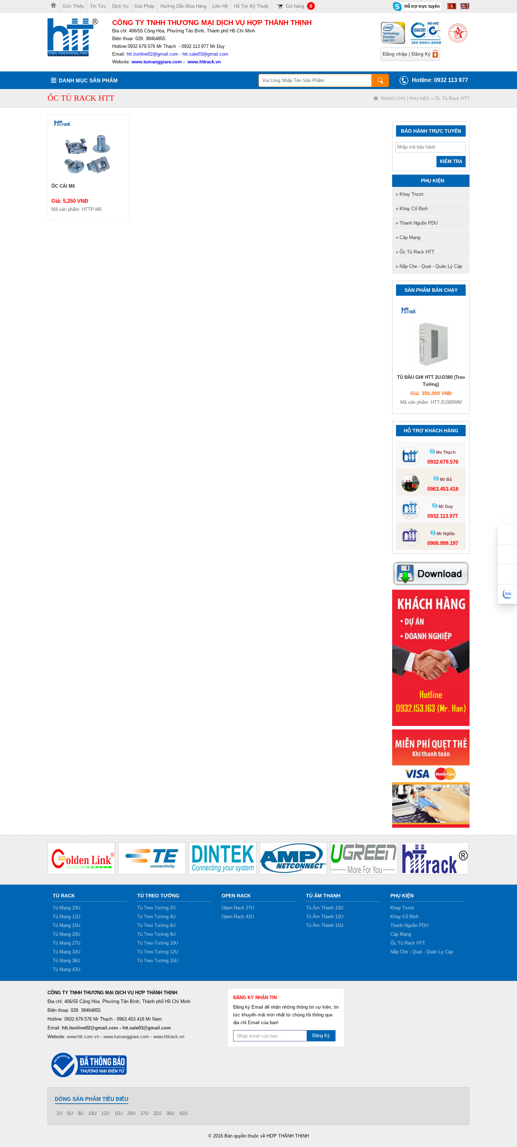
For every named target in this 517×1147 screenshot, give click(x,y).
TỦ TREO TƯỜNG (158, 895)
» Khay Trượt (409, 194)
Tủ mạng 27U (66, 943)
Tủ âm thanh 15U (324, 925)
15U (118, 1113)
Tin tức (98, 6)
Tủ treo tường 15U (157, 960)
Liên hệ (220, 6)
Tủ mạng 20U (66, 934)
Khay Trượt (402, 907)
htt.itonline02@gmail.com (152, 54)
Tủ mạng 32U (66, 951)
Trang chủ (393, 98)
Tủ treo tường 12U (157, 951)
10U (92, 1113)
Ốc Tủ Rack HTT (407, 943)
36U (170, 1113)
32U (157, 1113)
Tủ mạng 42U (66, 969)
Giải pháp (144, 6)
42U (183, 1113)
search (380, 80)
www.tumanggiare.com (156, 61)
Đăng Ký (420, 54)
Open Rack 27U (238, 907)
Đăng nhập (395, 54)
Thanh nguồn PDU (409, 925)
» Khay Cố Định (412, 208)
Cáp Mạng (400, 934)
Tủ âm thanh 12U (324, 916)
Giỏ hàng (299, 6)
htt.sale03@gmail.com (205, 54)
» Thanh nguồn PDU (417, 223)
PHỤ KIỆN (419, 98)
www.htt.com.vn (83, 1036)
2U (59, 1113)
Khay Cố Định (404, 916)
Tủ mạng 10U (66, 907)
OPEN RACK (236, 895)
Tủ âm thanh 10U (324, 907)
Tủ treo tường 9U (156, 934)
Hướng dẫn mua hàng (183, 6)
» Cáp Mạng (408, 237)
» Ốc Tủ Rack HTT (415, 252)
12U (105, 1113)
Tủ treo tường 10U (157, 943)
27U (144, 1113)
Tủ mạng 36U (66, 960)
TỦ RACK (64, 895)
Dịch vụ (120, 6)
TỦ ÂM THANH (323, 895)
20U (131, 1113)
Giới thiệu (73, 6)
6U (70, 1113)
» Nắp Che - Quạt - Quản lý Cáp (429, 266)
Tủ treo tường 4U (156, 916)
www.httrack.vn (204, 61)
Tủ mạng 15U (66, 925)
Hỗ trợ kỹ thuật (251, 6)
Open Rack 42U (238, 916)
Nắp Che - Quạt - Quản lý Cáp (421, 951)
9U (80, 1113)
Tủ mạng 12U (66, 916)
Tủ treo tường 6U (156, 925)
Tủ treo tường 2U (156, 907)
